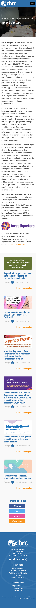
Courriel (18, 516)
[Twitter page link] (10, 560)
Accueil (3, 18)
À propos (18, 575)
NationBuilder (31, 598)
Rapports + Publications (18, 571)
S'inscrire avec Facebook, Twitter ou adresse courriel (15, 597)
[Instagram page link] (26, 560)
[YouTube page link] (18, 560)
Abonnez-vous (18, 588)
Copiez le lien (18, 521)
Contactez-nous (18, 590)
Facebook (18, 506)
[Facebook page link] (14, 560)
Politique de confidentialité (18, 573)
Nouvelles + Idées (18, 568)
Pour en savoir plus (24, 288)
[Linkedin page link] (23, 560)
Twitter (18, 511)
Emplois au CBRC (18, 586)
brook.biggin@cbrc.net (16, 244)
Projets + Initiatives (15, 18)
